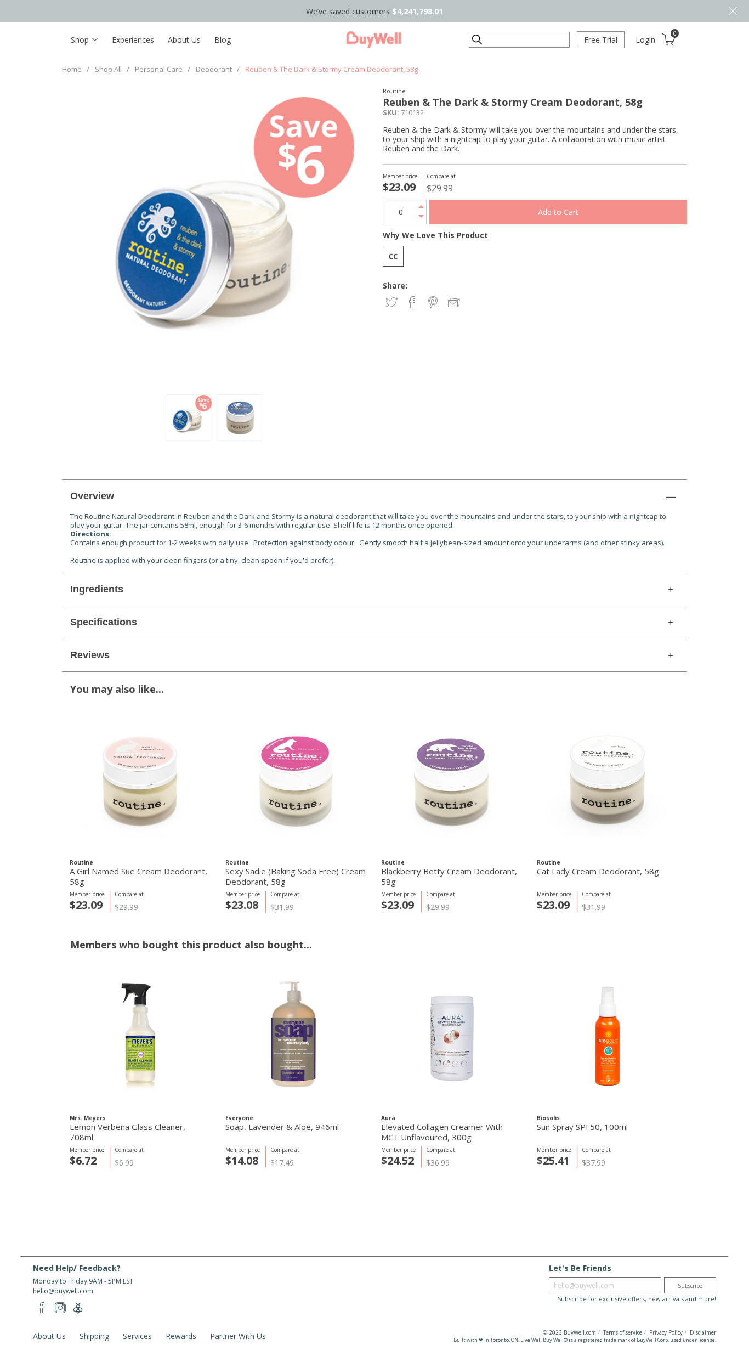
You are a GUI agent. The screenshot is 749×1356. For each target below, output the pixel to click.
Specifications (103, 622)
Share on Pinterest (434, 303)
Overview (92, 495)
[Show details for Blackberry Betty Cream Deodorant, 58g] (451, 779)
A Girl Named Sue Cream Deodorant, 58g (138, 876)
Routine (394, 91)
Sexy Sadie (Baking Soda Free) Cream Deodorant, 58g (295, 876)
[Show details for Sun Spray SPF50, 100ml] (607, 1035)
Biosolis (548, 1118)
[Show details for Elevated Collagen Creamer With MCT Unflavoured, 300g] (451, 1035)
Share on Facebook (413, 303)
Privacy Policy (666, 1332)
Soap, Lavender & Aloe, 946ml (282, 1127)
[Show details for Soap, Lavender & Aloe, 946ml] (295, 1035)
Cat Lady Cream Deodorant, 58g (598, 871)
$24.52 (397, 1160)
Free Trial (600, 40)
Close (732, 10)
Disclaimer (703, 1332)
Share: (395, 285)
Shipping (94, 1336)
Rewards (181, 1336)
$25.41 (553, 1160)
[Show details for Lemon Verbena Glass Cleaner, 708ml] (140, 1035)
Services (137, 1336)
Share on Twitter (392, 303)
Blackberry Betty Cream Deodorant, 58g (449, 876)
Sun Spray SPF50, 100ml (582, 1127)
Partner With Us (238, 1336)
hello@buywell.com (63, 1291)
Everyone (239, 1118)
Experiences (133, 40)
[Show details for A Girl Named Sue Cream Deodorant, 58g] (140, 779)
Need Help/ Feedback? (77, 1268)
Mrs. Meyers (88, 1118)
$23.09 (86, 904)
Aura (388, 1118)
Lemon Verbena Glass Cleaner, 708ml (127, 1132)
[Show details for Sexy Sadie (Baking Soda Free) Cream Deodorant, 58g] (295, 779)
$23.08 (241, 904)
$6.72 (83, 1160)
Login (645, 40)
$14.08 (241, 1160)
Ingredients (96, 589)
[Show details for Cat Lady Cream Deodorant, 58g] (607, 779)
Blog (222, 40)
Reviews (90, 654)
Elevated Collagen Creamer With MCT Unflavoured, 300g (442, 1132)
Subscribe (690, 1286)
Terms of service (622, 1332)
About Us (184, 40)
